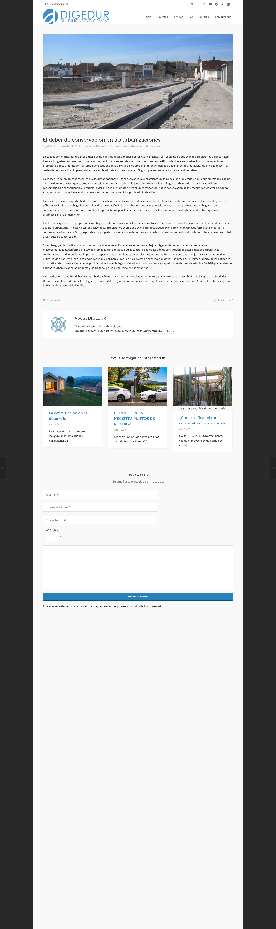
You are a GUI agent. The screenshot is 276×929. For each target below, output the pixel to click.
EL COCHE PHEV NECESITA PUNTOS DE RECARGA (134, 418)
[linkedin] (229, 4)
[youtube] (211, 4)
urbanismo (136, 146)
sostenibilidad (121, 146)
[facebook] (199, 4)
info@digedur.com (59, 4)
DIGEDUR (75, 146)
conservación (92, 146)
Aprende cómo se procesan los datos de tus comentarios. (129, 606)
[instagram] (223, 4)
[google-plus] (205, 4)
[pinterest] (217, 4)
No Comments (154, 146)
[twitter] (193, 4)
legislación (106, 146)
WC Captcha (52, 530)
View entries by (159, 331)
